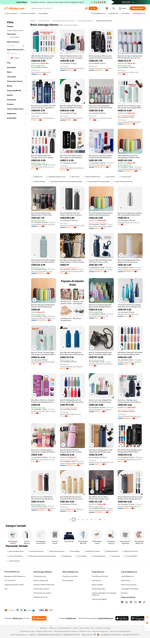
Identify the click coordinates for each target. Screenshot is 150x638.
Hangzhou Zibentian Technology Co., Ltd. (101, 363)
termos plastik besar (99, 556)
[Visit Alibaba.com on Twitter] (131, 602)
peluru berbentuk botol (16, 551)
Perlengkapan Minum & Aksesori (64, 21)
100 (100, 519)
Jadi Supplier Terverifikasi (129, 589)
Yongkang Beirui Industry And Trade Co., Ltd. (43, 224)
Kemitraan (124, 593)
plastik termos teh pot (93, 551)
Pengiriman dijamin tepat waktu (44, 584)
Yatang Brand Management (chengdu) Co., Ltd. (72, 68)
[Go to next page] (104, 519)
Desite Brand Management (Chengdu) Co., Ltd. (72, 168)
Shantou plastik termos (93, 176)
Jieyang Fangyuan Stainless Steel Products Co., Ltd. (130, 122)
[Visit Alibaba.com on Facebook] (122, 602)
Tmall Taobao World (64, 628)
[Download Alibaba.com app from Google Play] (138, 618)
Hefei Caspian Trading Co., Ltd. (70, 414)
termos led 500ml (131, 556)
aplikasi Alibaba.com (105, 618)
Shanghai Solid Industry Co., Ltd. (128, 222)
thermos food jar (14, 561)
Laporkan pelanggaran (99, 599)
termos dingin (82, 556)
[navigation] (17, 270)
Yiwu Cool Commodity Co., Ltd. (41, 271)
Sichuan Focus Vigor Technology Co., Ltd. (101, 68)
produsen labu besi (112, 551)
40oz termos (76, 176)
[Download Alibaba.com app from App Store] (122, 618)
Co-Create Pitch (10, 580)
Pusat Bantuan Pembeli (100, 576)
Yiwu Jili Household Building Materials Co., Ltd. (101, 226)
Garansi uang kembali (40, 580)
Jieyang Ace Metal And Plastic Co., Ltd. (43, 318)
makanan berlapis (39, 181)
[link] (147, 617)
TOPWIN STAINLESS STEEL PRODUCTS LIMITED (43, 362)
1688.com (52, 628)
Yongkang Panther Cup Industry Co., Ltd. (72, 366)
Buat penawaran (68, 580)
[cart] (114, 9)
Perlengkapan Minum (85, 21)
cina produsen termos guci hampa (98, 181)
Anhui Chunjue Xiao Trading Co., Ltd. (43, 411)
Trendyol (98, 628)
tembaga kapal (66, 556)
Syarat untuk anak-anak (57, 551)
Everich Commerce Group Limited (100, 269)
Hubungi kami (96, 580)
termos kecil (116, 556)
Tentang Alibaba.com (12, 572)
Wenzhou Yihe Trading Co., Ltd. (128, 314)
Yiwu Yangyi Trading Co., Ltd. (98, 316)
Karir (5, 589)
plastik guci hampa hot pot (57, 176)
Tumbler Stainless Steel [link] (104, 21)
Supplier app (71, 618)
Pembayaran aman (39, 576)
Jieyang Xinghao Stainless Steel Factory (130, 169)
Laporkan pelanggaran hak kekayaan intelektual (104, 594)
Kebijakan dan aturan (40, 597)
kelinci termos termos (131, 551)
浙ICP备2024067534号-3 (131, 635)
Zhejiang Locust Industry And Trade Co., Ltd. (130, 362)
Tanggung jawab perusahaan (14, 584)
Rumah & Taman (44, 21)
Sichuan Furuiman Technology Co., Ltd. (43, 118)
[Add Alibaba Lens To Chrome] (39, 618)
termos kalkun (75, 551)
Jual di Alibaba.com (127, 576)
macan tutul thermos (16, 556)
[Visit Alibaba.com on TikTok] (144, 602)
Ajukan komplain (97, 584)
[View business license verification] (95, 635)
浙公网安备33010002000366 (111, 635)
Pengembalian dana (98, 589)
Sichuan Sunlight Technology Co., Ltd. (72, 118)
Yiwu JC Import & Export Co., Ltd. (100, 165)
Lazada (75, 628)
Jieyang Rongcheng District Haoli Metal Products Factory (72, 271)
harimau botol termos (36, 551)
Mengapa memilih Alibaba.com (14, 576)
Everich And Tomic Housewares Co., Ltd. (130, 269)
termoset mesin (126, 176)
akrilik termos (38, 176)
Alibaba (32, 21)
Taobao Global (84, 628)
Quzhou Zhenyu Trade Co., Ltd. (128, 72)
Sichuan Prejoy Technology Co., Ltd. (72, 225)
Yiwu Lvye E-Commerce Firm (41, 72)
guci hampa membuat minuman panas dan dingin (66, 181)
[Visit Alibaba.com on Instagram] (135, 602)
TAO (92, 628)
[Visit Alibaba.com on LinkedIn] (126, 602)
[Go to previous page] (69, 519)
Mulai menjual (125, 580)
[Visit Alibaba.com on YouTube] (139, 602)
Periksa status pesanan (129, 584)
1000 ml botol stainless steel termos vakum (42, 556)
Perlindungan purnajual (41, 589)
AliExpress (43, 628)
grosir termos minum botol (124, 181)
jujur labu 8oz (111, 176)
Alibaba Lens (17, 618)
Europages (107, 628)
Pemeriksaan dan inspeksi (42, 593)
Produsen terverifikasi (70, 576)
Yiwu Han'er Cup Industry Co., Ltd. (100, 118)
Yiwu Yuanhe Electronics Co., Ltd (42, 167)
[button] (86, 8)
